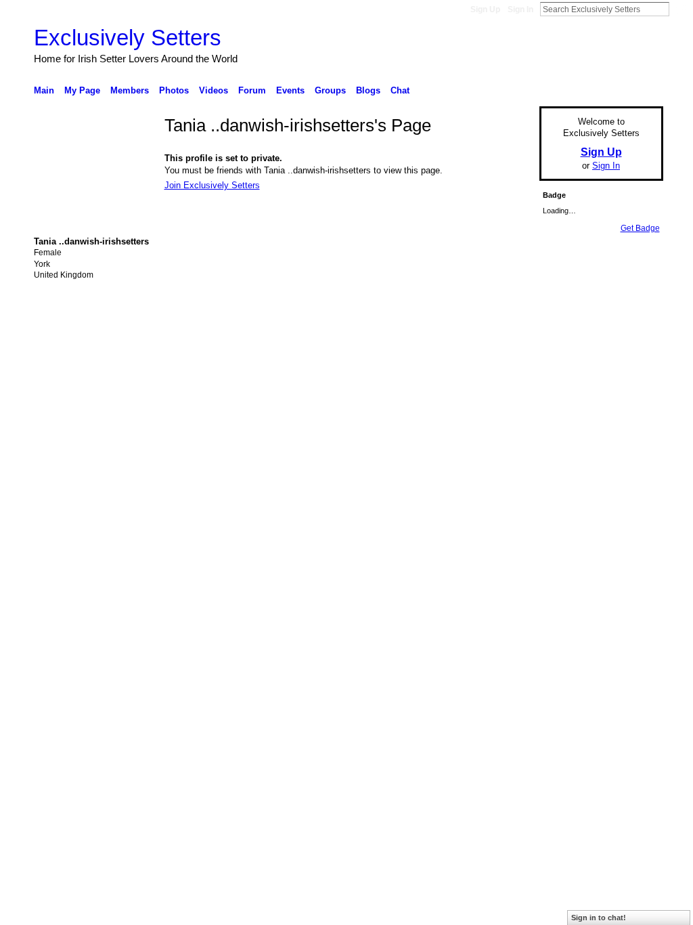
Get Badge (640, 228)
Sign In (520, 9)
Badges (509, 396)
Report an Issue (563, 396)
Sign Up (485, 9)
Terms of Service (632, 396)
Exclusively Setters (127, 37)
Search (680, 9)
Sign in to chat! (598, 917)
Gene (116, 396)
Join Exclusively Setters (212, 185)
